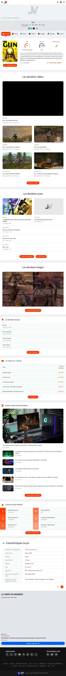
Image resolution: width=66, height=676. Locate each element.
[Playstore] (47, 654)
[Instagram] (15, 654)
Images (42, 34)
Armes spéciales (7, 332)
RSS (49, 666)
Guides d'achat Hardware (33, 495)
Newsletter (43, 666)
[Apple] (52, 654)
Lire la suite (4, 640)
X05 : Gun (5, 247)
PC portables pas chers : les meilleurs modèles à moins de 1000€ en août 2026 (36, 477)
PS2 (40, 25)
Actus (16, 34)
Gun (33, 22)
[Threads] (31, 654)
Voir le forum (33, 397)
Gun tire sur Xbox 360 (9, 238)
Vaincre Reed (6, 345)
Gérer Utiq (22, 666)
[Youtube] (19, 654)
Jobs (53, 666)
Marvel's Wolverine (13, 517)
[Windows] (56, 654)
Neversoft (28, 549)
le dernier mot (6, 377)
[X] (11, 654)
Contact (5, 663)
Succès (5, 325)
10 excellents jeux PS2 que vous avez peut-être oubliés (17, 220)
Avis (41, 41)
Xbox (43, 25)
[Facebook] (7, 654)
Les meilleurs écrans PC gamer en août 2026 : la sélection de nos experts (22, 445)
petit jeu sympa (7, 372)
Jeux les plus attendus (33, 532)
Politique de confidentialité (54, 663)
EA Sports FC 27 (12, 525)
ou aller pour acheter (8, 382)
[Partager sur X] (34, 28)
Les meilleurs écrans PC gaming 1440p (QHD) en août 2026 (31, 460)
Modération (42, 663)
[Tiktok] (27, 654)
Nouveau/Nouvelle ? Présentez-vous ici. (13, 391)
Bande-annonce (11, 65)
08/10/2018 (60, 391)
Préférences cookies (32, 666)
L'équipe (12, 663)
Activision (34, 549)
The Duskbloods (45, 510)
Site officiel (28, 567)
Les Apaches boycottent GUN (43, 219)
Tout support (24, 25)
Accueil (3, 18)
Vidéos (33, 34)
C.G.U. (30, 663)
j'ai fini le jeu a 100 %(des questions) (12, 386)
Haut (58, 587)
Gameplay (10, 119)
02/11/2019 (60, 382)
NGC (36, 25)
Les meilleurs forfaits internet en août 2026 (26, 469)
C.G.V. (35, 663)
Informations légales (21, 663)
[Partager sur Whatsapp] (31, 28)
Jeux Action (13, 18)
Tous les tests (41, 256)
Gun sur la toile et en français (11, 230)
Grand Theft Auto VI (13, 510)
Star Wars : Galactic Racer (48, 525)
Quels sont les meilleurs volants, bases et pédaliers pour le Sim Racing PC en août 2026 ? (39, 486)
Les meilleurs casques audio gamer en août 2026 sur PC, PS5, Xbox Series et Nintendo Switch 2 (38, 452)
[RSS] (23, 654)
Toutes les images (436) (33, 310)
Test (27, 41)
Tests (24, 34)
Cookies (15, 666)
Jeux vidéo (7, 18)
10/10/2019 (60, 386)
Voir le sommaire (33, 352)
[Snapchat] (35, 654)
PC (30, 25)
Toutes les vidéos (33, 183)
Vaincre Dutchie (7, 338)
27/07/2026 (60, 372)
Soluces (52, 34)
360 (33, 25)
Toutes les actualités (26, 256)
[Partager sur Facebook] (29, 28)
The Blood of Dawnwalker (48, 517)
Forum (62, 34)
